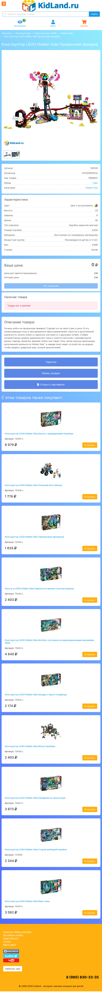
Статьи (7, 941)
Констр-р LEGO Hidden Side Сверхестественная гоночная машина (39, 588)
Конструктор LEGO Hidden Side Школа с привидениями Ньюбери (39, 433)
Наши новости (10, 938)
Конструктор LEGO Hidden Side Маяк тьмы (27, 901)
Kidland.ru (7, 33)
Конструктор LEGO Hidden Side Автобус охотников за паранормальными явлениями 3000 (49, 641)
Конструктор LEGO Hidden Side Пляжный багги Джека (33, 485)
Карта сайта (9, 944)
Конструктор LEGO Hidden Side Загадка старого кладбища (36, 694)
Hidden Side (67, 33)
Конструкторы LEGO (46, 33)
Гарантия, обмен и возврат (17, 932)
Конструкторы (23, 33)
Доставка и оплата (13, 935)
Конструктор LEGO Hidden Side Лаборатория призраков (34, 536)
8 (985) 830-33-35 (82, 977)
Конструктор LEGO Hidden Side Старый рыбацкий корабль (36, 849)
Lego (95, 182)
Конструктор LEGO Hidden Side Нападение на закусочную (35, 798)
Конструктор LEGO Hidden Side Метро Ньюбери (30, 746)
